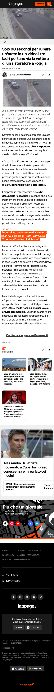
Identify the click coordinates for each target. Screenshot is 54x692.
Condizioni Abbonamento (28, 555)
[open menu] (3, 4)
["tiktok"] (5, 523)
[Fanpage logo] (16, 4)
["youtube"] (18, 523)
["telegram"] (37, 523)
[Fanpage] (27, 606)
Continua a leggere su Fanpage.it (27, 335)
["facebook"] (30, 523)
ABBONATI (40, 4)
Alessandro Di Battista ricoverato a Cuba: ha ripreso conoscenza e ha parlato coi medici (25, 469)
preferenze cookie (22, 559)
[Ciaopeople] (27, 684)
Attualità (6, 343)
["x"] (24, 523)
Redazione (6, 559)
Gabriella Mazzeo (23, 74)
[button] (49, 74)
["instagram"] (11, 523)
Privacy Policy (35, 551)
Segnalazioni (19, 551)
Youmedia (6, 551)
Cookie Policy (8, 555)
